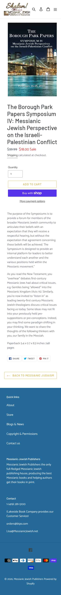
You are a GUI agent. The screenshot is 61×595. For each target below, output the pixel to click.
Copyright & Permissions (22, 433)
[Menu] (55, 9)
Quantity (13, 167)
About (10, 405)
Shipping (12, 155)
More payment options (32, 201)
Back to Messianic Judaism (33, 375)
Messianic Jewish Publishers (28, 579)
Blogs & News (15, 424)
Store (10, 414)
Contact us (13, 443)
